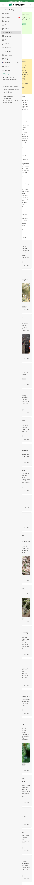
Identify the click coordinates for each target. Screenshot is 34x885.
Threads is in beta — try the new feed (17, 1)
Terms (5, 89)
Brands (11, 77)
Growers (5, 79)
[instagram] (11, 93)
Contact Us (6, 86)
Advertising (11, 89)
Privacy (16, 86)
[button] (31, 5)
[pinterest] (13, 93)
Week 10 (22, 24)
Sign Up (5, 92)
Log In (17, 89)
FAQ (11, 86)
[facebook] (8, 93)
